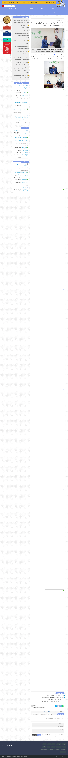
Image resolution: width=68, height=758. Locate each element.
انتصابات (25, 128)
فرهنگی (31, 9)
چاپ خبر (34, 17)
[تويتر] (56, 706)
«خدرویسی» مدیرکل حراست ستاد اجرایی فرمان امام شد (55, 695)
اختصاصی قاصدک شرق (21, 83)
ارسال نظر (39, 735)
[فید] (17, 2)
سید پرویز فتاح (50, 711)
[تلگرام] (61, 706)
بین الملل (17, 9)
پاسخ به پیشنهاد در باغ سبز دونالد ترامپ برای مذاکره (17, 189)
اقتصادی (36, 9)
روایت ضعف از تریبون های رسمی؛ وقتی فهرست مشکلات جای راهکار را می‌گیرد (22, 35)
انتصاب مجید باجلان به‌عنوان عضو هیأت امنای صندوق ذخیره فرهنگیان (53, 697)
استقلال (53, 746)
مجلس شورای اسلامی (44, 749)
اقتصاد (44, 746)
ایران (49, 744)
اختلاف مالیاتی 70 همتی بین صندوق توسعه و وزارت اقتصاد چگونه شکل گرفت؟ (21, 70)
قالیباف (45, 744)
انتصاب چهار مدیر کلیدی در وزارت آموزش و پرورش (56, 699)
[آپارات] (7, 2)
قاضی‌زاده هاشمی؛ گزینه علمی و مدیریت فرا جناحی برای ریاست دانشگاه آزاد (52, 703)
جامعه (26, 9)
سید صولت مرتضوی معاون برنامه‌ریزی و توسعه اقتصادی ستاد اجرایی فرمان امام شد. (47, 24)
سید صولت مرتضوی (44, 711)
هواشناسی (63, 749)
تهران (48, 746)
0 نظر (39, 17)
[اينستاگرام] (5, 2)
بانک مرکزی (51, 749)
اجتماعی (41, 9)
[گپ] (9, 2)
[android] (11, 745)
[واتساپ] (63, 706)
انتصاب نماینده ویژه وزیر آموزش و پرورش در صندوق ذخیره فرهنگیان (53, 701)
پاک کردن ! (34, 735)
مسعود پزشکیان (59, 746)
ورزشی (22, 9)
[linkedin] (15, 2)
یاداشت (25, 161)
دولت (64, 746)
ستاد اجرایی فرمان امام (56, 711)
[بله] (13, 2)
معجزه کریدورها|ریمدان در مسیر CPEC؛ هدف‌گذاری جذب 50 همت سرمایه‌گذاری (22, 28)
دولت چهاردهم (57, 749)
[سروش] (11, 2)
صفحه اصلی (52, 9)
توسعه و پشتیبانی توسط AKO (61, 756)
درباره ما (52, 2)
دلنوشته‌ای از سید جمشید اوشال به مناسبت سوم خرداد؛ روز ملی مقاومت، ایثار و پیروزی (20, 182)
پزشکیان (64, 744)
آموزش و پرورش (63, 751)
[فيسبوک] (59, 706)
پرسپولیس (59, 744)
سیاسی (46, 9)
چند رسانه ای (52, 13)
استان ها (11, 9)
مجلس (53, 744)
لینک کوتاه (34, 705)
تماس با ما (48, 2)
